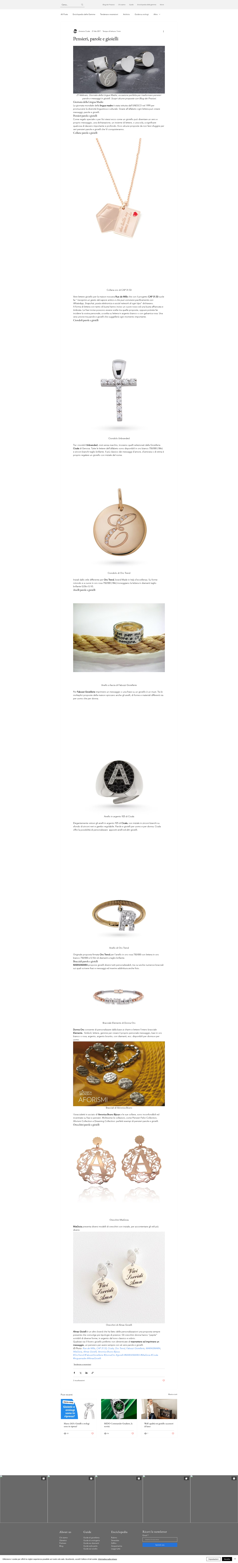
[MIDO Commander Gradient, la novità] (119, 1409)
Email (145, 1535)
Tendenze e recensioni (82, 1364)
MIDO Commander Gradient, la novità (118, 1425)
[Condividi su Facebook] (74, 1373)
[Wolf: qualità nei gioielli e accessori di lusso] (159, 1409)
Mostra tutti (172, 1394)
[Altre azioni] (163, 31)
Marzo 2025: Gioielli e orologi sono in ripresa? (76, 1425)
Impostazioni (213, 1559)
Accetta (227, 1559)
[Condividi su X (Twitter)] (80, 1373)
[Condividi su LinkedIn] (86, 1373)
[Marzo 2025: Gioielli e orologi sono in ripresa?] (79, 1409)
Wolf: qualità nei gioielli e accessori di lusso (158, 1425)
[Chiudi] (235, 1559)
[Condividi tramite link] (92, 1373)
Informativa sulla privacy (107, 1559)
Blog (61, 1546)
